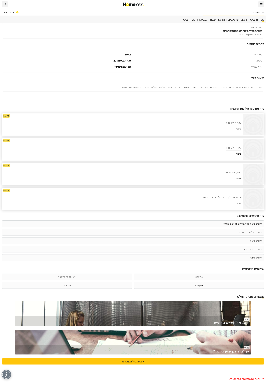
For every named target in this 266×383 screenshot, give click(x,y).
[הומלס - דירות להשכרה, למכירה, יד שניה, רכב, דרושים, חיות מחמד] (133, 4)
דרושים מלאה (256, 257)
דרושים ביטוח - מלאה (252, 249)
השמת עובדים (67, 285)
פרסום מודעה (9, 12)
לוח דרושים (259, 12)
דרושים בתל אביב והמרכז (250, 232)
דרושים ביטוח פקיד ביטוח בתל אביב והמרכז (242, 223)
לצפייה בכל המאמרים (133, 361)
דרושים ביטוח (256, 240)
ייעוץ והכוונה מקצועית (67, 277)
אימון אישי (199, 285)
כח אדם (199, 277)
